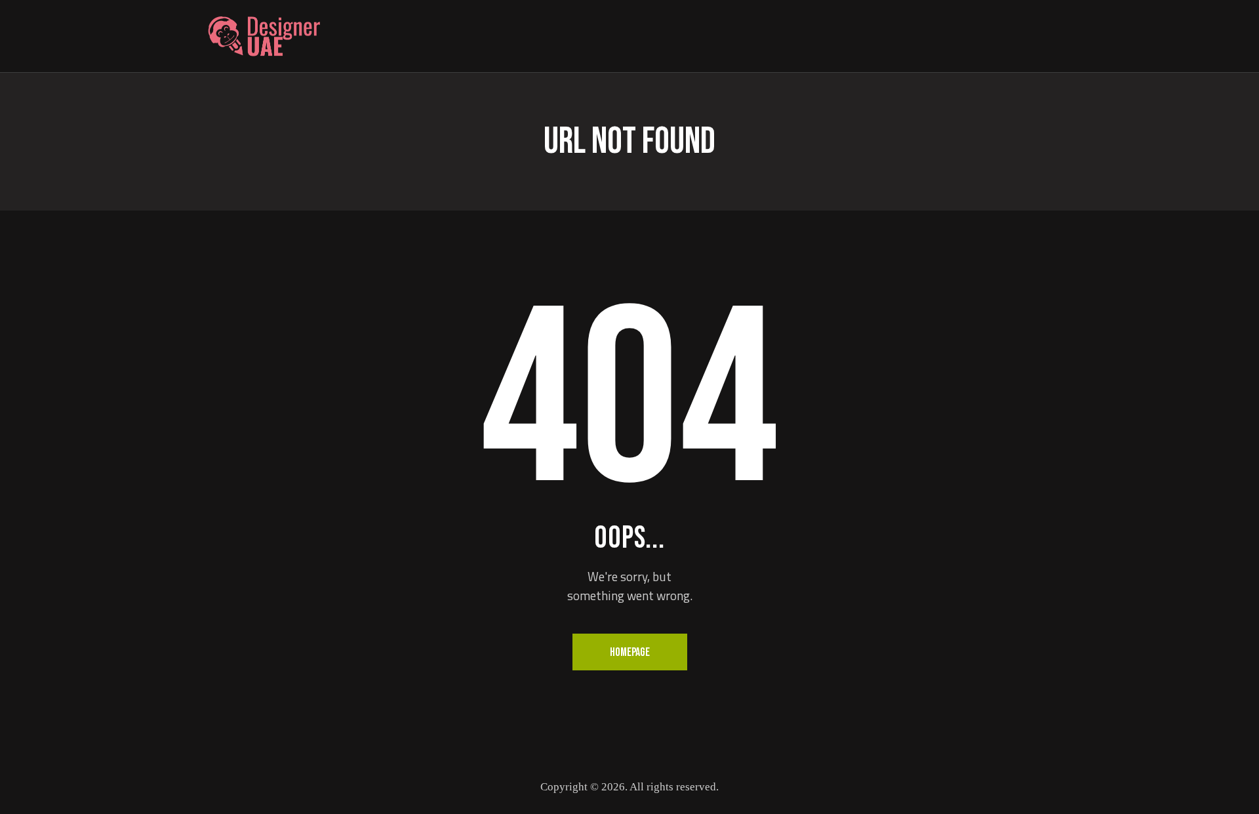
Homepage (630, 652)
